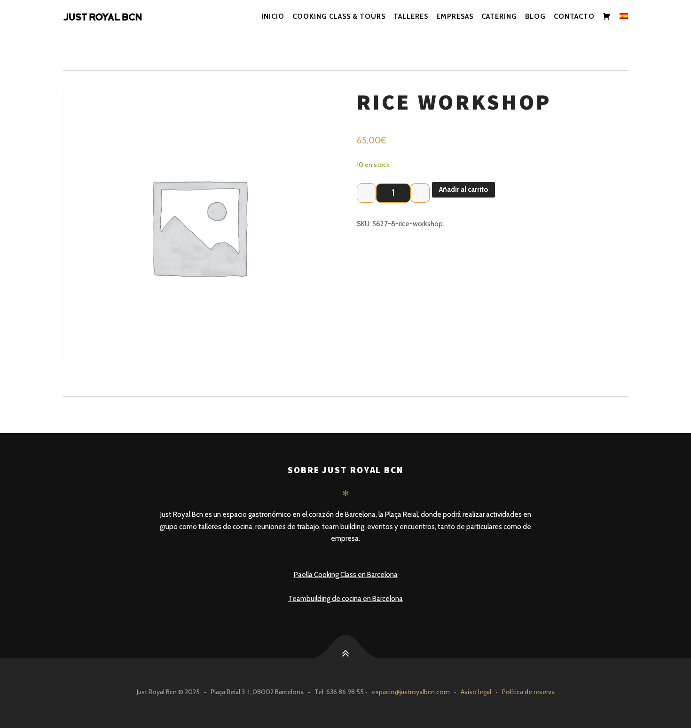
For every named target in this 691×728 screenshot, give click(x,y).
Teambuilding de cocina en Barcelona (345, 598)
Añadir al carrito (463, 189)
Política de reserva (528, 692)
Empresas (454, 16)
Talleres (410, 16)
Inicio (272, 16)
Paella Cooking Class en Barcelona (346, 574)
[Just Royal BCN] (112, 17)
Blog (535, 16)
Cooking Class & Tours (338, 16)
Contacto (574, 16)
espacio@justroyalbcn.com (411, 692)
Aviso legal (476, 692)
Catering (499, 16)
